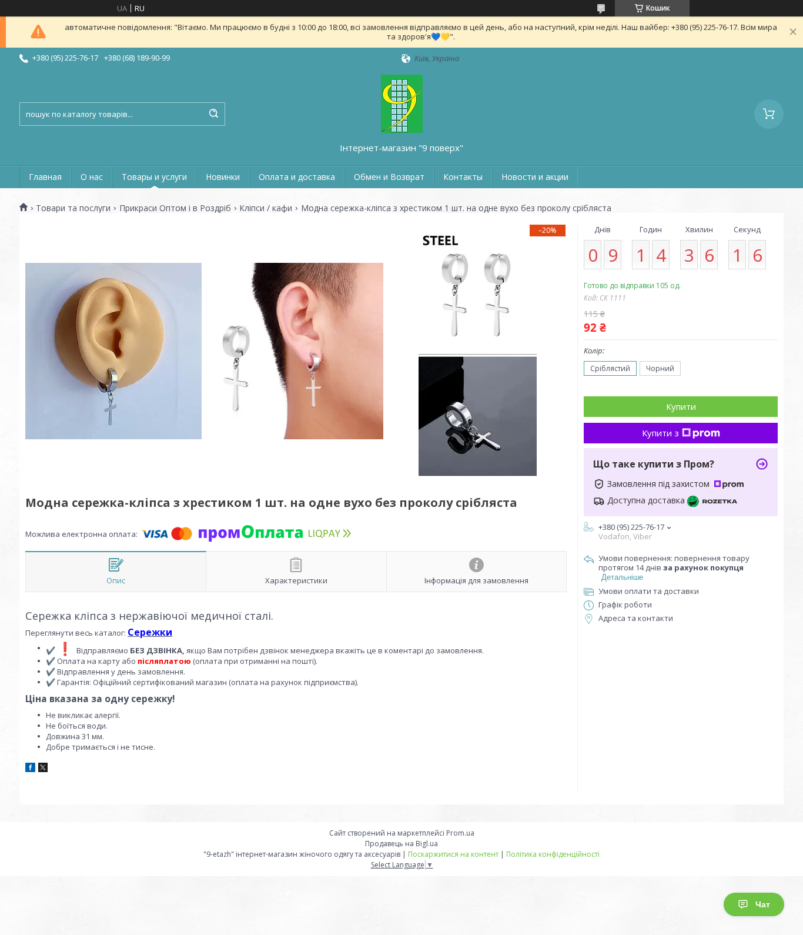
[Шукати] (213, 114)
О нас (92, 176)
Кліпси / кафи (265, 208)
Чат (762, 904)
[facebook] (30, 769)
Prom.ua (460, 833)
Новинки (223, 176)
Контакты (463, 176)
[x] (43, 769)
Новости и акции (534, 176)
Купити (681, 406)
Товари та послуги (73, 208)
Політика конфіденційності (553, 854)
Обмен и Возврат (389, 176)
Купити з (660, 433)
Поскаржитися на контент (453, 854)
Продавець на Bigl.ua (401, 844)
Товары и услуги (154, 176)
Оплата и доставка (297, 176)
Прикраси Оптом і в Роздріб (175, 208)
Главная (45, 176)
